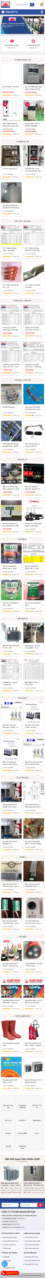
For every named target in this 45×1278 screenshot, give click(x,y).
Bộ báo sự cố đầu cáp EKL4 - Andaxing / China (11, 488)
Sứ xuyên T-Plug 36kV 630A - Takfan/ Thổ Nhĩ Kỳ (33, 842)
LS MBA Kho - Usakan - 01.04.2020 (10, 683)
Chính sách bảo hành (32, 1245)
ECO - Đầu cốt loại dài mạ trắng (32, 286)
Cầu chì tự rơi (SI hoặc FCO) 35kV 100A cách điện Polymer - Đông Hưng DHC (32, 408)
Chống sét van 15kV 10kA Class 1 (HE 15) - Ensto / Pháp (32, 329)
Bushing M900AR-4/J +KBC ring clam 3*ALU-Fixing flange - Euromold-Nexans (33, 806)
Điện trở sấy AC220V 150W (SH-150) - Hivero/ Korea (11, 885)
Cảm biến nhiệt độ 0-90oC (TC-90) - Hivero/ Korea (33, 922)
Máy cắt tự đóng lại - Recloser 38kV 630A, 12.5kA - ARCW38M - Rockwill (10, 763)
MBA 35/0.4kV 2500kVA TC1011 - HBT (11, 647)
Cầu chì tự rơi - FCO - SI (33, 1183)
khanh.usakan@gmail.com (16, 1227)
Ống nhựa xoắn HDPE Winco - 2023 (10, 1081)
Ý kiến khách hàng (9, 1268)
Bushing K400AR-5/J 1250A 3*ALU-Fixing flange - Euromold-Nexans (10, 806)
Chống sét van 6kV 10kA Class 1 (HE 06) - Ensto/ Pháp (11, 365)
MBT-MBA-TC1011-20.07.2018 (31, 683)
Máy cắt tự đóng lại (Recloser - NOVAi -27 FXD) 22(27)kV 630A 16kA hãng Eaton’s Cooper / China (10, 726)
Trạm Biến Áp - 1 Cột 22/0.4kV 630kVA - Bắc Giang (33, 170)
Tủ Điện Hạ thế (22, 142)
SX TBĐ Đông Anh (9, 407)
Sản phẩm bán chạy (31, 1257)
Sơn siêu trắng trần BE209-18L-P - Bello (10, 567)
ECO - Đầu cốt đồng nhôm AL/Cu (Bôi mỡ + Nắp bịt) (32, 249)
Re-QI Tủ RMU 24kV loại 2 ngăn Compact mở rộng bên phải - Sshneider (33, 88)
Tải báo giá (6, 1248)
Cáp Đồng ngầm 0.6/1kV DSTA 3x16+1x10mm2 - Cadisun (33, 1001)
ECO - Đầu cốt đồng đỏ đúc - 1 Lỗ (11, 286)
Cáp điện (22, 937)
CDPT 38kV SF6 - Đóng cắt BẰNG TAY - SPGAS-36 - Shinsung (11, 445)
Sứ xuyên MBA (22, 778)
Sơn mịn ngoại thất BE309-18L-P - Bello (32, 567)
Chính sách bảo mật (32, 1248)
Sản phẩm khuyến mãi (32, 1260)
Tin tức (5, 1264)
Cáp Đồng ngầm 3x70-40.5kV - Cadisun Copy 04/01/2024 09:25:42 (11, 965)
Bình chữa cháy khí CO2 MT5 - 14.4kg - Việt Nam (33, 1044)
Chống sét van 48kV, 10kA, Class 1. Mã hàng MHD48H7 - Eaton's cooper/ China (33, 365)
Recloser (22, 698)
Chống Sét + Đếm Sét (22, 301)
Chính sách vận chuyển (32, 1241)
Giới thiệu (6, 1257)
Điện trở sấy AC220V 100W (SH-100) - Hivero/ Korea (11, 922)
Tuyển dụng (7, 1260)
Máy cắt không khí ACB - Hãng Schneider (33, 1081)
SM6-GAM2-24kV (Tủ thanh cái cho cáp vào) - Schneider (11, 125)
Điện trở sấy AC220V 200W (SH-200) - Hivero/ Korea (32, 885)
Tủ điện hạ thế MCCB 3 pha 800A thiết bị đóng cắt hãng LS (11, 207)
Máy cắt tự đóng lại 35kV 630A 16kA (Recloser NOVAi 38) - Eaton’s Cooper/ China (33, 763)
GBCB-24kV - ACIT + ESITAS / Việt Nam (32, 125)
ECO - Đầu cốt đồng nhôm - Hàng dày (9, 249)
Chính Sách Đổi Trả (31, 1237)
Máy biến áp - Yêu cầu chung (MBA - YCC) (32, 647)
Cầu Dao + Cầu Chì (22, 380)
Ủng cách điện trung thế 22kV (11, 1044)
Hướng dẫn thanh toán (10, 1241)
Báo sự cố (22, 460)
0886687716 (13, 1221)
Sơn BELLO (22, 539)
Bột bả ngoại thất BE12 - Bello (33, 604)
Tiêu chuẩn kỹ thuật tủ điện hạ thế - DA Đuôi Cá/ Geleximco (10, 1184)
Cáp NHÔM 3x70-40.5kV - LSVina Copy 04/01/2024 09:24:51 (33, 965)
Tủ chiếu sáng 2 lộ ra (10, 169)
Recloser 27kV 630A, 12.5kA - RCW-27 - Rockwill (32, 726)
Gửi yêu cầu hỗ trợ (9, 1245)
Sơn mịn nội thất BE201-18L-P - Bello (11, 604)
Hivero (22, 857)
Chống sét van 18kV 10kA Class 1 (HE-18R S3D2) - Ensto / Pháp (10, 329)
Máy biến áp (22, 619)
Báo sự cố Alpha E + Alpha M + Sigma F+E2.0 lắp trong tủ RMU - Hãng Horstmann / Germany (33, 488)
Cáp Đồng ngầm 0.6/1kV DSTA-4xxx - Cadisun (11, 1001)
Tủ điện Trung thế (22, 60)
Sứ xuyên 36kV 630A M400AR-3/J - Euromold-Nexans (10, 842)
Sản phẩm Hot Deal (31, 1264)
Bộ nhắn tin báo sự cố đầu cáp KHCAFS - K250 (11, 524)
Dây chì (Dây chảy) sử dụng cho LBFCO (32, 445)
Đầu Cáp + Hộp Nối (22, 221)
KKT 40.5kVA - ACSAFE (11, 87)
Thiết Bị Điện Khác (22, 1016)
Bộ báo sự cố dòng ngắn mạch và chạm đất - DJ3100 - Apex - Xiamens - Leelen (33, 524)
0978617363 (21, 1218)
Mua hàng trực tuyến (10, 1237)
